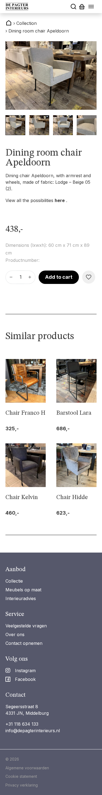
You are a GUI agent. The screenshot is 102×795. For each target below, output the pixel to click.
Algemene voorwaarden (27, 768)
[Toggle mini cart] (82, 6)
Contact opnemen (23, 643)
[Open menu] (91, 6)
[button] (15, 125)
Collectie (14, 581)
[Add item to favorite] (88, 277)
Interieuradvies (20, 598)
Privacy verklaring (21, 785)
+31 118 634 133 (21, 724)
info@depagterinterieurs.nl (32, 730)
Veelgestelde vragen (26, 625)
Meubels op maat (23, 589)
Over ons (14, 634)
